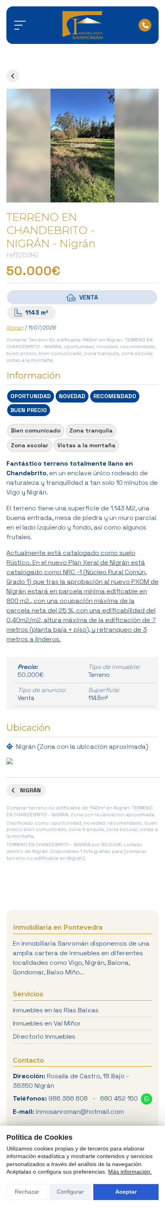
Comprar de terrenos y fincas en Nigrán (12, 75)
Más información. (130, 1171)
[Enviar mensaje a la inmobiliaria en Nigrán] (146, 1099)
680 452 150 (119, 1098)
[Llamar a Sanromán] (145, 25)
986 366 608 (68, 1098)
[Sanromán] (82, 25)
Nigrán (14, 327)
